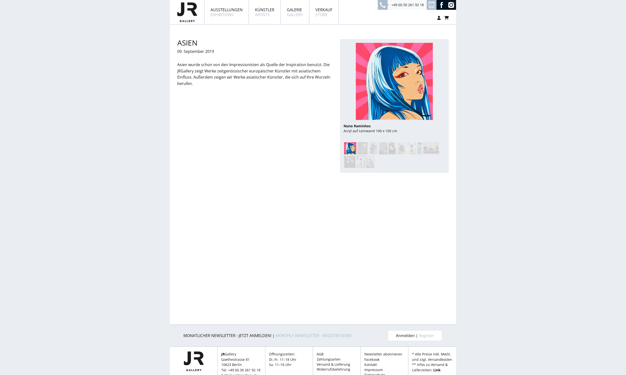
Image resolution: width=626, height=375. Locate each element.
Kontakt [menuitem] (370, 364)
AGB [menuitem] (320, 354)
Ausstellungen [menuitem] (227, 12)
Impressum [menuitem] (373, 370)
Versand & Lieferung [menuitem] (333, 364)
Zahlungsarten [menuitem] (329, 359)
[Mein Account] (439, 18)
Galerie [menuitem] (295, 12)
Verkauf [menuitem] (323, 12)
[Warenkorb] (446, 18)
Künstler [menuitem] (264, 12)
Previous (343, 81)
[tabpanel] (394, 88)
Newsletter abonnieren (383, 354)
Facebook (372, 359)
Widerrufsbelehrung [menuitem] (333, 369)
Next (446, 81)
